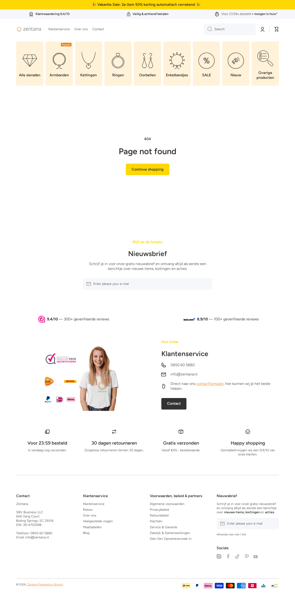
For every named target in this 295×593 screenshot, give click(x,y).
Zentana (32, 584)
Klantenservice (184, 353)
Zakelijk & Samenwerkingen (170, 533)
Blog (86, 533)
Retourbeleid (159, 515)
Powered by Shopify (50, 584)
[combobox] (230, 29)
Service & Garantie (163, 527)
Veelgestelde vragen (98, 521)
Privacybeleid (159, 510)
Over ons (89, 515)
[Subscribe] (206, 284)
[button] (276, 29)
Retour (88, 510)
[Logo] (28, 29)
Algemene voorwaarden (167, 504)
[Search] (208, 29)
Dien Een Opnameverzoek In (171, 539)
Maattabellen (92, 527)
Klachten (156, 521)
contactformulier (210, 383)
